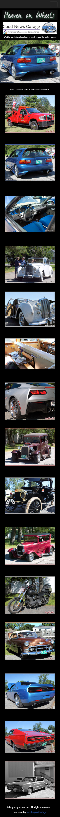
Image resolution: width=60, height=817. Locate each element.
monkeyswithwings (36, 812)
